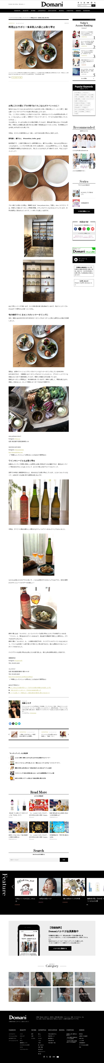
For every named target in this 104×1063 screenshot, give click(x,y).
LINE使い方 (85, 107)
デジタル (33, 1038)
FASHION (17, 11)
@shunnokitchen (19, 450)
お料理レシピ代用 (78, 105)
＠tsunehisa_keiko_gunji (31, 138)
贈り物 (39, 1053)
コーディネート (12, 1034)
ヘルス (39, 1040)
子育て (39, 1042)
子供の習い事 (51, 1040)
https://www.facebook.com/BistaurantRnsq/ (21, 676)
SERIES (78, 11)
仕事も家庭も (77, 98)
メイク (21, 1034)
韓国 (89, 103)
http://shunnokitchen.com (16, 452)
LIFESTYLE (42, 11)
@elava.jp (17, 439)
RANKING (86, 11)
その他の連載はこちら (84, 211)
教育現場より (51, 1038)
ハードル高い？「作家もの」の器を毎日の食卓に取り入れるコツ (30, 693)
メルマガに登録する (60, 948)
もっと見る (84, 78)
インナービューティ (24, 1049)
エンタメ (40, 1038)
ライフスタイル (15, 17)
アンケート (83, 259)
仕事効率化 (82, 96)
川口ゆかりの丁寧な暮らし (80, 103)
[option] (26, 892)
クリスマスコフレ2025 (24, 1045)
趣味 (20, 77)
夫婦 (84, 98)
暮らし (21, 17)
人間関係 (77, 94)
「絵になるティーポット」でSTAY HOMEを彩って (25, 690)
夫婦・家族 (40, 1047)
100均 (87, 96)
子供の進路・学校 (51, 1042)
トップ (10, 17)
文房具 (76, 113)
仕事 (32, 1036)
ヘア (21, 1038)
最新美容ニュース (23, 1042)
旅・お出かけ (41, 1045)
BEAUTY (25, 11)
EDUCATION (52, 11)
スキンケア (22, 1036)
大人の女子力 (83, 94)
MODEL (61, 11)
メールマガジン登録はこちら (84, 233)
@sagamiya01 (18, 660)
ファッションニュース (13, 1040)
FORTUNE (70, 11)
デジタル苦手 (87, 105)
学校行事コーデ (51, 1036)
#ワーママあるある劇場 (79, 109)
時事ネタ (88, 111)
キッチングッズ (26, 17)
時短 (76, 111)
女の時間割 (82, 111)
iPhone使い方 (77, 107)
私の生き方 (40, 1049)
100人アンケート (41, 1051)
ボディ (21, 1040)
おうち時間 (15, 77)
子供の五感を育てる (52, 1034)
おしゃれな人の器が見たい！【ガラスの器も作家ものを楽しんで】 (30, 687)
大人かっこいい (90, 109)
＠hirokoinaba (33, 713)
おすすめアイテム (12, 1038)
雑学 (32, 1034)
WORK (33, 11)
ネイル (21, 1047)
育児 (76, 96)
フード (39, 1036)
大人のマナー (86, 92)
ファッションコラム (13, 1036)
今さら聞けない (78, 92)
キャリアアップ (90, 98)
